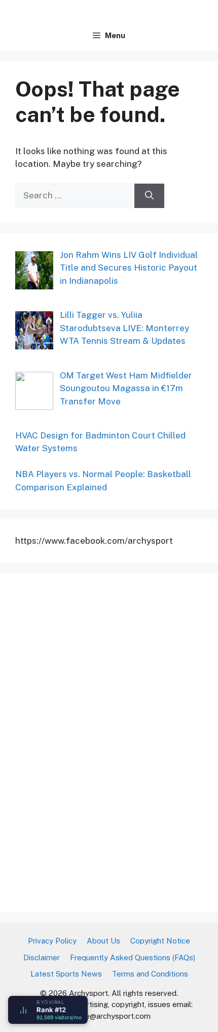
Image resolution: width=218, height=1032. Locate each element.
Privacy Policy (52, 940)
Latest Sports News (66, 973)
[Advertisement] (91, 741)
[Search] (149, 196)
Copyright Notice (160, 940)
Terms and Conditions (150, 973)
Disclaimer (41, 957)
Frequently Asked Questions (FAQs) (132, 957)
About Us (103, 940)
